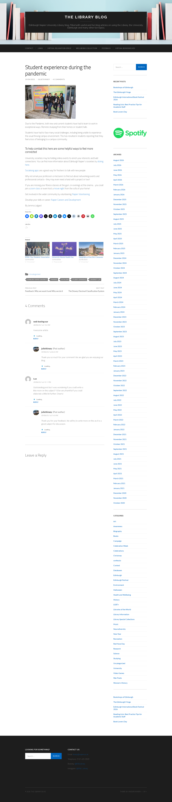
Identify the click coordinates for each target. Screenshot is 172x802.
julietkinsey (44, 79)
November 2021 (119, 439)
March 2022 (118, 420)
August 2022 (118, 395)
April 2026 (117, 180)
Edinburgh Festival (120, 580)
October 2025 (119, 209)
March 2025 (118, 243)
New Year (117, 634)
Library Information (121, 614)
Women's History (120, 683)
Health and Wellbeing (122, 595)
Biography (117, 531)
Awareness (117, 526)
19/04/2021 (30, 79)
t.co (35, 378)
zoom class (35, 188)
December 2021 (119, 434)
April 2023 (117, 356)
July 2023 (117, 341)
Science (116, 653)
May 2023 (117, 351)
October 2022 (119, 385)
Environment (118, 585)
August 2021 (118, 454)
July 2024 (117, 282)
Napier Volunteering (81, 194)
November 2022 (119, 380)
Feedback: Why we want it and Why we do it (44, 289)
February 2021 (119, 483)
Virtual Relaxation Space (59, 48)
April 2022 (117, 415)
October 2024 (119, 268)
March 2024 (118, 302)
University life (95, 279)
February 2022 (119, 424)
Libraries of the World (122, 609)
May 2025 (117, 233)
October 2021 (119, 444)
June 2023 (117, 346)
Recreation (117, 639)
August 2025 (118, 219)
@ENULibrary (80, 763)
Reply (35, 339)
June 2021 (117, 464)
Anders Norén (134, 791)
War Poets (117, 678)
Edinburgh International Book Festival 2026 (128, 98)
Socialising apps (32, 170)
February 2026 (119, 189)
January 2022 (118, 429)
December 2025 (119, 199)
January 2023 (118, 371)
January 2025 (118, 253)
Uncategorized (34, 274)
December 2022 (119, 375)
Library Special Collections (124, 619)
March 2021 (118, 478)
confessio (117, 560)
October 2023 (119, 326)
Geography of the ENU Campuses (91, 257)
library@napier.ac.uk (80, 754)
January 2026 (118, 194)
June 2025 (117, 229)
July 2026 (117, 165)
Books (115, 536)
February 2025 (119, 248)
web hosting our (40, 321)
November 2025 (119, 204)
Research (117, 649)
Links (40, 48)
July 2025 (117, 224)
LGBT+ (116, 604)
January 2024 (118, 312)
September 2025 (120, 214)
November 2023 (119, 322)
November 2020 (119, 498)
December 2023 (119, 317)
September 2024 (120, 273)
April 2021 (117, 473)
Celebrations (118, 551)
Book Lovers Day (120, 112)
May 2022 (117, 410)
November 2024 (119, 263)
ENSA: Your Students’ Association (37, 257)
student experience (79, 279)
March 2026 (118, 185)
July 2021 (117, 459)
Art (114, 521)
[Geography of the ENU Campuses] (91, 249)
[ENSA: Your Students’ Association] (37, 249)
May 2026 (117, 175)
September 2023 (120, 331)
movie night (59, 188)
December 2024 (119, 258)
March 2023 (118, 361)
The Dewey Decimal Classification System (86, 289)
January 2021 (118, 488)
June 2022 (117, 405)
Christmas (117, 555)
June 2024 (117, 287)
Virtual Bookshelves (125, 48)
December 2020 (119, 493)
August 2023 (118, 336)
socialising (65, 279)
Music (115, 624)
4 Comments (59, 79)
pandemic (54, 279)
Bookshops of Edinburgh (123, 87)
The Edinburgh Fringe (122, 92)
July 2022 (117, 400)
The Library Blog (86, 17)
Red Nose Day (119, 644)
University (117, 668)
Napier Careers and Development (66, 199)
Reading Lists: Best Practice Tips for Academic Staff (127, 105)
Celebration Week (120, 546)
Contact (29, 48)
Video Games (118, 673)
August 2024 (118, 278)
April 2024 (117, 297)
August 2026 (118, 160)
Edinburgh (117, 575)
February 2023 (119, 366)
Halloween (117, 590)
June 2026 (117, 170)
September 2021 (120, 449)
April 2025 (117, 238)
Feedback (106, 48)
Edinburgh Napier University (37, 279)
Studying (117, 658)
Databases (117, 570)
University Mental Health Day (63, 257)
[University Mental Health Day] (64, 249)
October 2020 (119, 503)
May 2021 (117, 468)
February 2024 (119, 307)
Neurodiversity (119, 629)
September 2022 (120, 390)
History (116, 600)
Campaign (117, 541)
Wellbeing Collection (86, 48)
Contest (116, 565)
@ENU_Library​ (82, 768)
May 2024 (117, 292)
